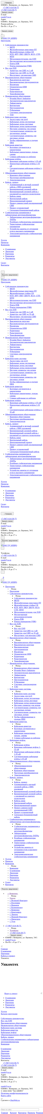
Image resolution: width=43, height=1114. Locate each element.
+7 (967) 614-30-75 (11, 7)
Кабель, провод (7, 1037)
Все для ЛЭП (6, 1021)
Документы (10, 258)
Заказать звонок (7, 12)
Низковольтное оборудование (13, 1025)
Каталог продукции (9, 1014)
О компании (10, 249)
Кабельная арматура (9, 1030)
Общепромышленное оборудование (16, 1035)
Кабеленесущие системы (11, 1028)
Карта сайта (6, 1095)
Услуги (4, 1011)
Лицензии (9, 251)
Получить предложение (10, 275)
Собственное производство (12, 1018)
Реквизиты (9, 256)
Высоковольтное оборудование (14, 1023)
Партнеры (9, 254)
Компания (5, 1044)
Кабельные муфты (8, 1032)
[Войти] (2, 575)
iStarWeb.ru (15, 1100)
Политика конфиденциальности (14, 1093)
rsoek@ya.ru (6, 17)
